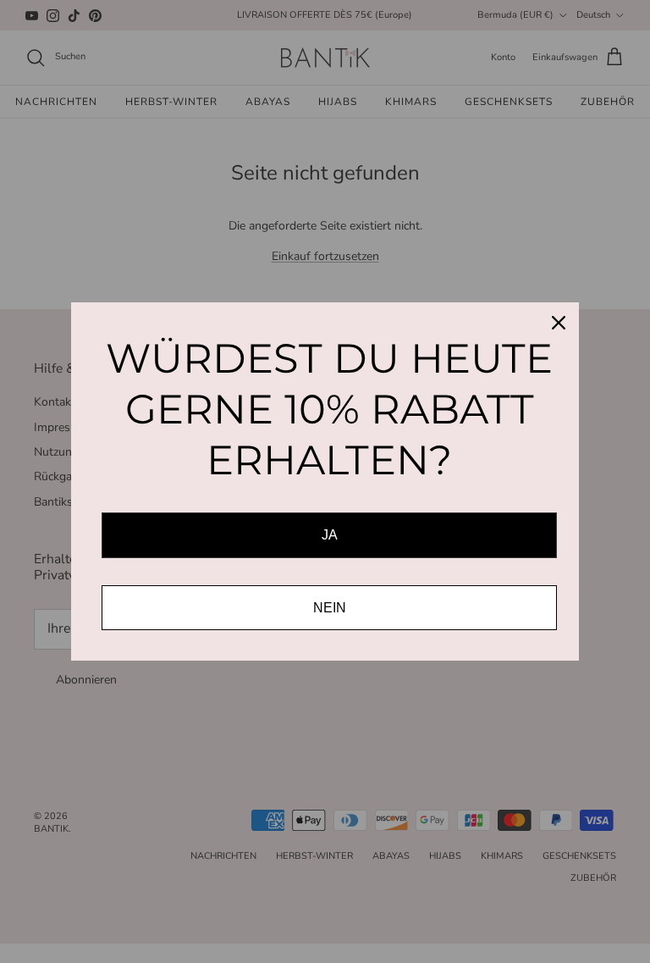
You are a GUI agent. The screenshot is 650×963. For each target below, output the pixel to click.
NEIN (329, 607)
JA (330, 535)
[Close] (558, 322)
